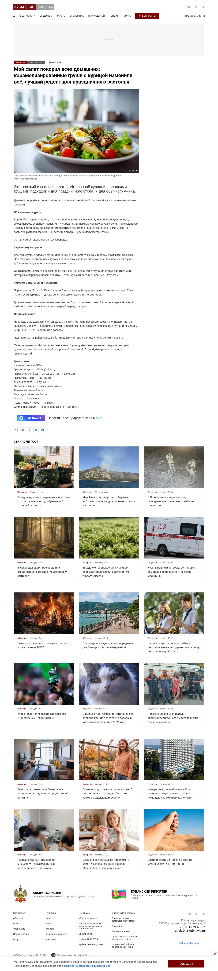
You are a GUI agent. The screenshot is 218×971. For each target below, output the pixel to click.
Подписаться (34, 418)
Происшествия (97, 16)
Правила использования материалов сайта (125, 937)
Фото (48, 918)
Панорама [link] (22, 492)
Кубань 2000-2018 (88, 939)
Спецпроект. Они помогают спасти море (123, 919)
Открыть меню (14, 16)
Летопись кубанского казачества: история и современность (90, 926)
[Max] (42, 429)
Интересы (51, 939)
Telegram (203, 7)
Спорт (114, 16)
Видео (49, 923)
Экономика (77, 16)
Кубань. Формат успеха (91, 944)
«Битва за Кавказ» (88, 918)
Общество (46, 16)
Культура (51, 913)
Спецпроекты (147, 16)
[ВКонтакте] (22, 429)
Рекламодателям (121, 931)
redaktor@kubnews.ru (189, 931)
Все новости (27, 16)
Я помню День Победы (123, 913)
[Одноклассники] (29, 429)
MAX (99, 418)
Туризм (127, 16)
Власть (60, 16)
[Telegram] (35, 429)
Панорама (20, 62)
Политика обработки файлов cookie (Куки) (123, 945)
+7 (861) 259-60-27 (191, 927)
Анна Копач (55, 62)
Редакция (117, 926)
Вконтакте (188, 7)
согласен (186, 963)
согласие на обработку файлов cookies (87, 965)
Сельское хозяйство (56, 934)
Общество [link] (87, 492)
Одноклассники (196, 7)
